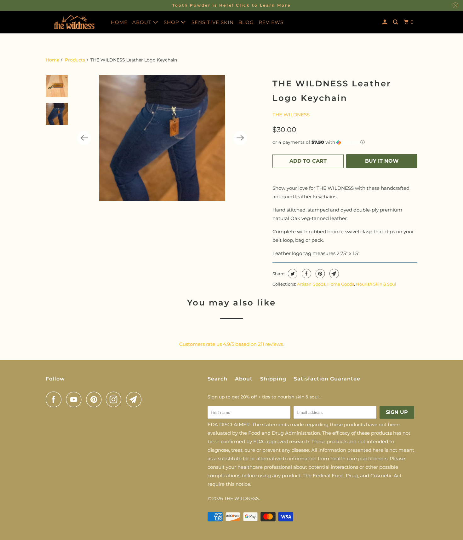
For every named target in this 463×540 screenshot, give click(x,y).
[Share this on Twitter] (291, 273)
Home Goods (340, 284)
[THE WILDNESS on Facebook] (55, 399)
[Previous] (84, 138)
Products (75, 60)
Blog (246, 22)
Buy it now (382, 161)
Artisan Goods (311, 284)
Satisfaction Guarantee (327, 379)
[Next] (240, 138)
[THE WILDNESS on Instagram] (115, 399)
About (244, 379)
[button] (344, 142)
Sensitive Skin (212, 22)
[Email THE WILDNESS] (135, 399)
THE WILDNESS (291, 115)
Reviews (271, 22)
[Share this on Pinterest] (319, 273)
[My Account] (385, 22)
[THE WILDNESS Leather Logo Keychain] (162, 138)
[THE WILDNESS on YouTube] (75, 399)
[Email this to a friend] (333, 273)
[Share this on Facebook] (305, 273)
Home (119, 22)
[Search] (396, 22)
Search (217, 379)
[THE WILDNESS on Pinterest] (95, 399)
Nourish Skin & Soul (376, 284)
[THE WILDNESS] (74, 22)
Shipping (273, 379)
